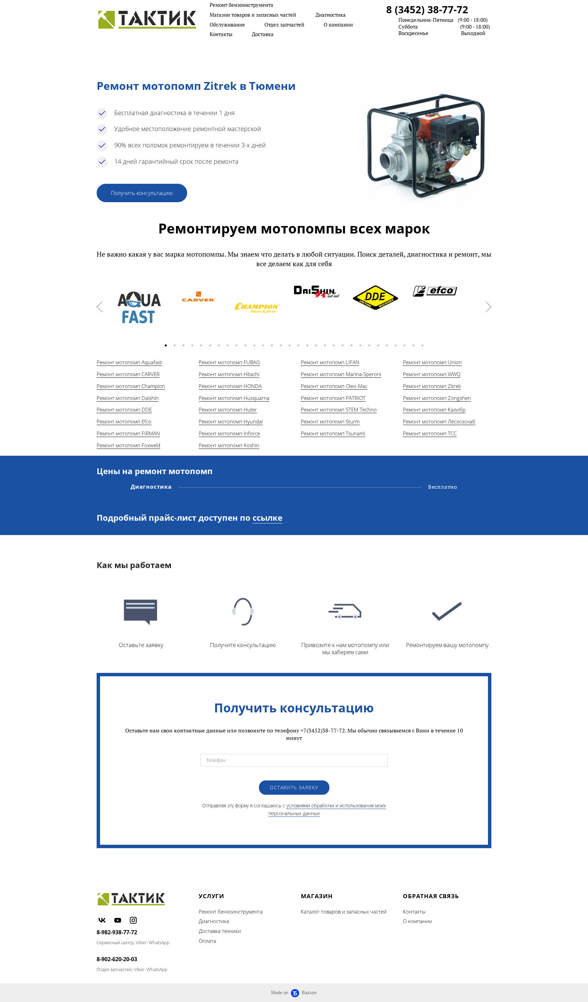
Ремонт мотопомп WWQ (431, 374)
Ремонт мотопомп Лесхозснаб (439, 421)
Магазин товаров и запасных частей (253, 14)
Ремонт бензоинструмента (241, 4)
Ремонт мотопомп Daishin (128, 397)
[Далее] (488, 307)
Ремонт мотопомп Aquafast (129, 362)
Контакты (221, 34)
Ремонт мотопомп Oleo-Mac (334, 386)
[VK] (102, 920)
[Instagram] (133, 920)
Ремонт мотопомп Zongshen (437, 397)
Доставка (263, 34)
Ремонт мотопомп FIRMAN (128, 433)
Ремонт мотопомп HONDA (230, 386)
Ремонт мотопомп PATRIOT (333, 397)
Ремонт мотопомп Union (432, 362)
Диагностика (330, 14)
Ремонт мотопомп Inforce (229, 433)
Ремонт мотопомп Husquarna (234, 397)
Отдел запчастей (284, 24)
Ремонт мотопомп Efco (124, 421)
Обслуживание (227, 24)
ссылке (267, 517)
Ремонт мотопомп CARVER (128, 374)
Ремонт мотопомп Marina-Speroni (341, 374)
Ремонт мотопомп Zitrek (432, 386)
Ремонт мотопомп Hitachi (229, 374)
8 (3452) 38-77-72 (427, 9)
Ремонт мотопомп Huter (228, 409)
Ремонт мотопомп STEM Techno (339, 409)
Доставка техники (220, 930)
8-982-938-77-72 (117, 932)
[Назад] (99, 307)
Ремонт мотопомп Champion (131, 386)
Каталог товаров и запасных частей (344, 911)
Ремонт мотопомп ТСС (430, 433)
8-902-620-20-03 (117, 959)
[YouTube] (117, 920)
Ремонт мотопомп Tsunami (333, 433)
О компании (338, 24)
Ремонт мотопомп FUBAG (229, 362)
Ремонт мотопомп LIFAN (330, 362)
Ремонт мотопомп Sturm (330, 421)
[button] (166, 345)
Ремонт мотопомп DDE (124, 409)
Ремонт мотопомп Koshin (229, 445)
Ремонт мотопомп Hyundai (231, 421)
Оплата (207, 940)
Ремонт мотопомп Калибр (434, 409)
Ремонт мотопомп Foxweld (128, 445)
